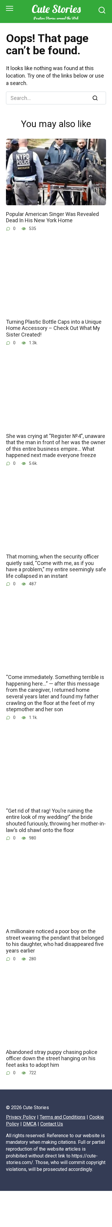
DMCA (29, 1124)
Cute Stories (56, 9)
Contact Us (51, 1124)
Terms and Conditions (62, 1117)
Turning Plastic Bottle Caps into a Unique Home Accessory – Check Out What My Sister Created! (54, 328)
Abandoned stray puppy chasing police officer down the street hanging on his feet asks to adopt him (51, 1058)
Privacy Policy (21, 1117)
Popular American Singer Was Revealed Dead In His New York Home (52, 217)
